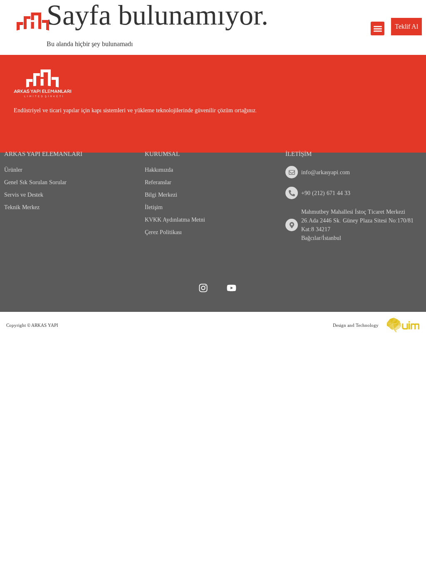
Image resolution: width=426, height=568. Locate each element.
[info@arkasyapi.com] (291, 172)
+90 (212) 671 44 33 (325, 193)
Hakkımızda (159, 170)
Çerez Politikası (163, 232)
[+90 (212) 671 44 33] (291, 193)
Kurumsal (162, 154)
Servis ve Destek (23, 195)
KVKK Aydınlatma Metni (175, 220)
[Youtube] (231, 287)
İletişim (154, 207)
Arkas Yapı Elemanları (43, 154)
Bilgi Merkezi (161, 195)
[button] (377, 28)
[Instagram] (203, 287)
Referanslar (158, 182)
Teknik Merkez (22, 207)
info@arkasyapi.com (325, 172)
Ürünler (13, 170)
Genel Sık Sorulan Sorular (35, 182)
